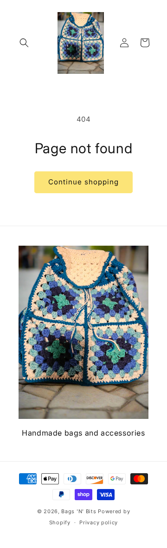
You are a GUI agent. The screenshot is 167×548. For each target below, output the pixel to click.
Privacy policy (98, 522)
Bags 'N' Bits (78, 511)
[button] (24, 43)
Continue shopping (83, 181)
